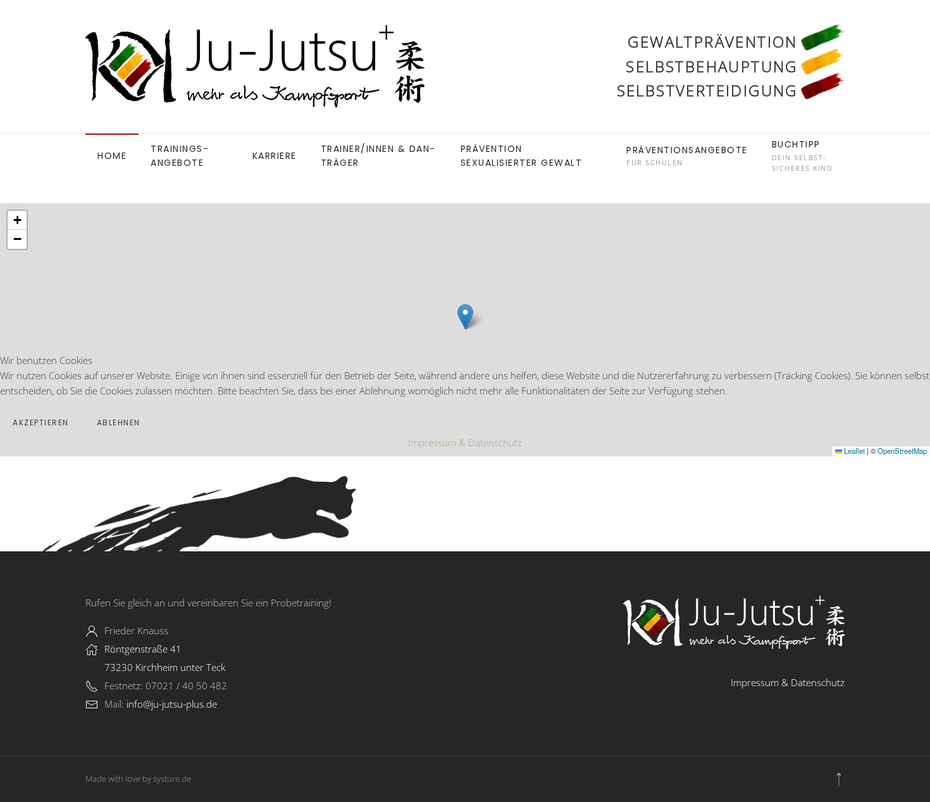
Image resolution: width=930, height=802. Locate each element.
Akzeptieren (41, 422)
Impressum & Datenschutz (465, 442)
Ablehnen (118, 422)
